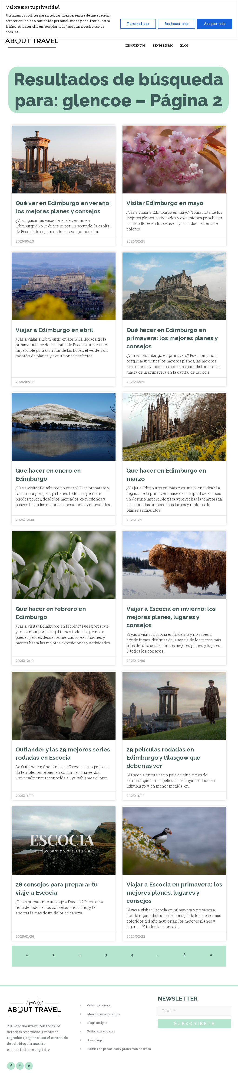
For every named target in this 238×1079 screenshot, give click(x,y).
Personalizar (138, 23)
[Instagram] (20, 1066)
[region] (119, 19)
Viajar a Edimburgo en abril (54, 329)
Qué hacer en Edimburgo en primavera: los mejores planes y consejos (172, 338)
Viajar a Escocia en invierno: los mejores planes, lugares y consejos (171, 617)
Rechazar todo (176, 23)
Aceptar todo (214, 23)
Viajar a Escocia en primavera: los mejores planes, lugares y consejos (174, 892)
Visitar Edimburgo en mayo (164, 203)
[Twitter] (29, 1066)
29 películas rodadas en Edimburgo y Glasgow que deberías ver (163, 757)
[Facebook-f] (11, 1066)
